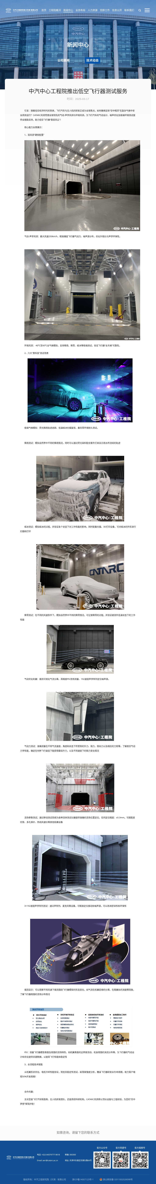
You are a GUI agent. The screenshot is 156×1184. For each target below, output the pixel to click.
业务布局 (80, 10)
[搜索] (139, 10)
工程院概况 (55, 10)
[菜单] (147, 10)
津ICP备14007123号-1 (83, 1179)
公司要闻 (63, 60)
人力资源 (93, 10)
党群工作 (105, 10)
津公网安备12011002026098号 (118, 1179)
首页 (43, 10)
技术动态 (92, 60)
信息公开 (117, 10)
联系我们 (129, 10)
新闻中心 (68, 10)
